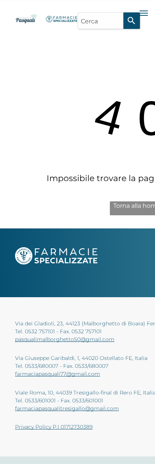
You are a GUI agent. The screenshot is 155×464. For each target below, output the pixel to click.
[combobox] (100, 20)
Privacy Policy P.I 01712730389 (54, 426)
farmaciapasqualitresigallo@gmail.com (67, 408)
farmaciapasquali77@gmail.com (57, 373)
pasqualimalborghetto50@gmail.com (64, 339)
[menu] (143, 13)
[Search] (131, 20)
